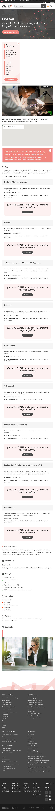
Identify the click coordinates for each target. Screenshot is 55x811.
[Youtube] (46, 799)
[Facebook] (46, 792)
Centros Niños (14, 14)
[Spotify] (50, 799)
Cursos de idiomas (6, 14)
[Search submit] (43, 6)
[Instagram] (46, 796)
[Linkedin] (50, 796)
